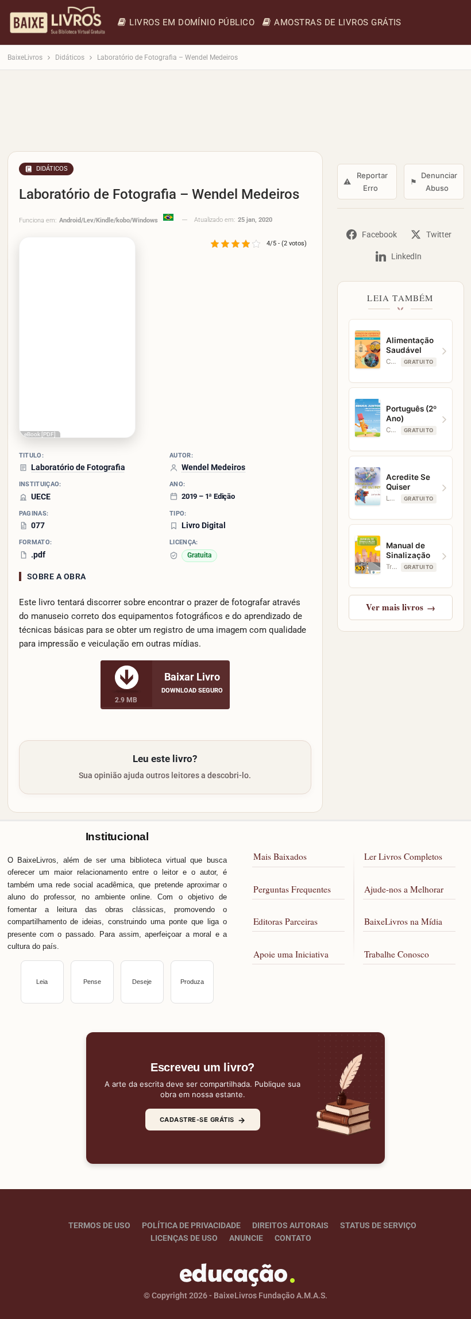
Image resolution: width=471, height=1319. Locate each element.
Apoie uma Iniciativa (291, 954)
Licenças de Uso (184, 1238)
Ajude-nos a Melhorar (403, 889)
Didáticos (52, 168)
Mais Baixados (280, 856)
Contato (293, 1238)
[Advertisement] (235, 116)
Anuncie (246, 1238)
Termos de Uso (99, 1225)
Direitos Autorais (290, 1225)
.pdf (38, 554)
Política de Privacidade (191, 1225)
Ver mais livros (400, 607)
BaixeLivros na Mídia (403, 921)
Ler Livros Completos (403, 856)
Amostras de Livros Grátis (337, 22)
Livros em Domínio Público (191, 22)
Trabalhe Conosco (396, 954)
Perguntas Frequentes (292, 889)
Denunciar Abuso (433, 182)
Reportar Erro (365, 182)
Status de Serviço (378, 1225)
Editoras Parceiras (285, 921)
